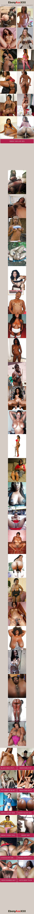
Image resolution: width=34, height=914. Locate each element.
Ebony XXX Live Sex (17, 141)
